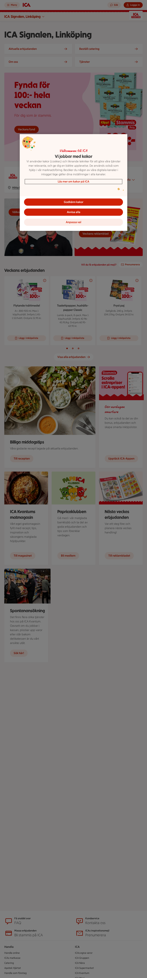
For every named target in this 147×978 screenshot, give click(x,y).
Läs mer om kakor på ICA (73, 181)
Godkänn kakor (73, 202)
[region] (73, 182)
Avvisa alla (73, 212)
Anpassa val (73, 222)
